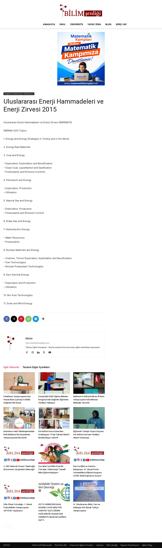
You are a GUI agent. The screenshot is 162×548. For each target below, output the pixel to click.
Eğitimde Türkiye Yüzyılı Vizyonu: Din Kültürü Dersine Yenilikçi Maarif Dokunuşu (88, 434)
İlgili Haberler (11, 367)
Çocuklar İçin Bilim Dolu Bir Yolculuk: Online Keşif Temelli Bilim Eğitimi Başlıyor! (51, 469)
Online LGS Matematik (42, 545)
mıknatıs (100, 545)
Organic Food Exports (129, 545)
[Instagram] (33, 352)
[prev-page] (5, 526)
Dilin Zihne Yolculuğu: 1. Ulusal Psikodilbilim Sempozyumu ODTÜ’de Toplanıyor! (17, 507)
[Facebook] (6, 319)
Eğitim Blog (147, 545)
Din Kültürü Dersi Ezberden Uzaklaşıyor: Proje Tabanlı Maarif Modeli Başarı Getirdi (53, 434)
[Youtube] (50, 352)
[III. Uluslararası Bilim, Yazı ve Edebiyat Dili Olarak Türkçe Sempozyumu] (89, 491)
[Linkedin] (39, 352)
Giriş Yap (121, 24)
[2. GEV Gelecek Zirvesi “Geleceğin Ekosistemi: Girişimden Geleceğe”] (19, 453)
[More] (43, 319)
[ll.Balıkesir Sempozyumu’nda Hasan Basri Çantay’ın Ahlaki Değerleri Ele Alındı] (19, 383)
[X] (14, 319)
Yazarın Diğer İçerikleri (36, 367)
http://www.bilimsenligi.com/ (37, 343)
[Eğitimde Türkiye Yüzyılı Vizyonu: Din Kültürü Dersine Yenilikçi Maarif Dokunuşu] (89, 418)
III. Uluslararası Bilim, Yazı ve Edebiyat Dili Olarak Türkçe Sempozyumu (86, 507)
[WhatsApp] (28, 319)
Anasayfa (49, 24)
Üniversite (76, 24)
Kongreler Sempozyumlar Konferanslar (18, 94)
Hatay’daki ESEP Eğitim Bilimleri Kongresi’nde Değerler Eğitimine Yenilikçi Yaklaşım (53, 399)
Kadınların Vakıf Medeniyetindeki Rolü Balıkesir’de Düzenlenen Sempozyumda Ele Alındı (18, 434)
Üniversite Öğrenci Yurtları (81, 545)
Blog (108, 24)
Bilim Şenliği (112, 545)
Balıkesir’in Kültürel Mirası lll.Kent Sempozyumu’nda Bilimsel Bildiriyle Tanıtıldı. (88, 399)
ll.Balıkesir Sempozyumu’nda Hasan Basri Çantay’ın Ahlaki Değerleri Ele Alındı (16, 399)
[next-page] (10, 526)
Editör (29, 338)
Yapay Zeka (94, 24)
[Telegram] (36, 319)
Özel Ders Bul (61, 545)
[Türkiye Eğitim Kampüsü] (81, 10)
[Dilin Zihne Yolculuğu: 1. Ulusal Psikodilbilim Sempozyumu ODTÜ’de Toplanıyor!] (19, 491)
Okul (62, 24)
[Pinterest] (21, 319)
